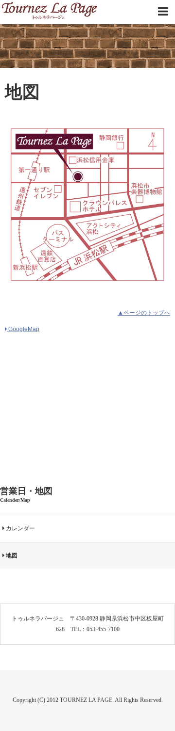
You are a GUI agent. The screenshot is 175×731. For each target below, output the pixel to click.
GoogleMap (23, 329)
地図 (11, 555)
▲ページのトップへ (144, 312)
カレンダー (19, 528)
